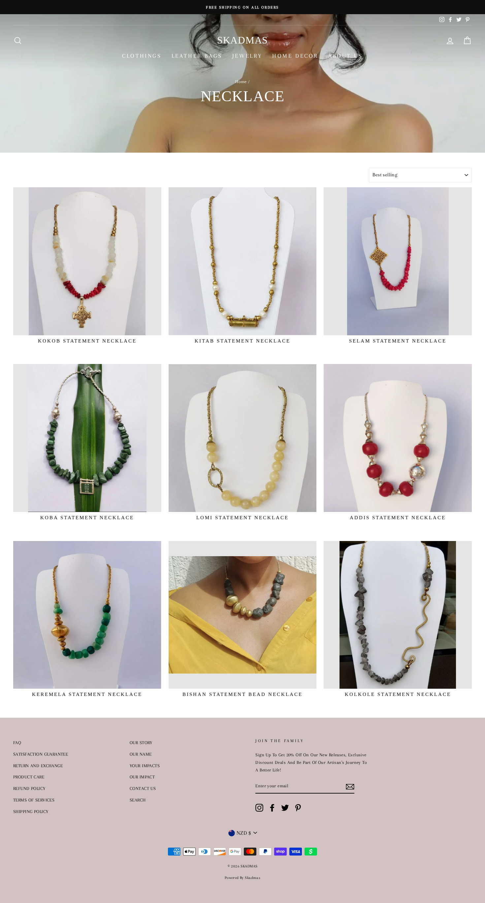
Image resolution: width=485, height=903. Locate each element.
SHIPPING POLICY (30, 811)
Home (241, 81)
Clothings (141, 55)
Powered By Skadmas (243, 878)
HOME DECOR (295, 55)
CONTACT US (143, 788)
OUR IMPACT (142, 776)
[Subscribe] (350, 786)
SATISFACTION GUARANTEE (40, 754)
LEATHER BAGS (197, 55)
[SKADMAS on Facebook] (272, 807)
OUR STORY (141, 742)
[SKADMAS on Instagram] (259, 807)
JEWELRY (247, 55)
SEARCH (138, 799)
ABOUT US (345, 55)
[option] (242, 7)
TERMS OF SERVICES (33, 799)
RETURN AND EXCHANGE (38, 765)
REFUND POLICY (29, 788)
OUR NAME (140, 754)
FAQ (17, 742)
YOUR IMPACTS (145, 765)
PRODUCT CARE (28, 776)
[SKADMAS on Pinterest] (298, 807)
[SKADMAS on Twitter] (285, 807)
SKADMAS (242, 40)
